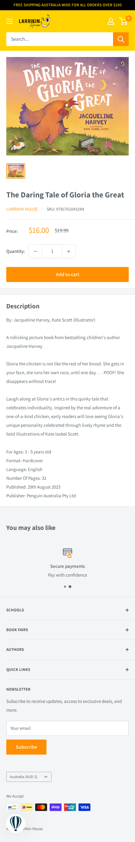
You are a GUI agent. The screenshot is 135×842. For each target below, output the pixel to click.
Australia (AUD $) (23, 776)
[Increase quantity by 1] (68, 251)
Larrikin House (22, 209)
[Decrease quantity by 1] (35, 251)
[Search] (121, 39)
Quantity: (15, 251)
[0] (123, 21)
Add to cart (67, 274)
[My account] (111, 21)
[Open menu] (9, 21)
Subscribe (26, 747)
